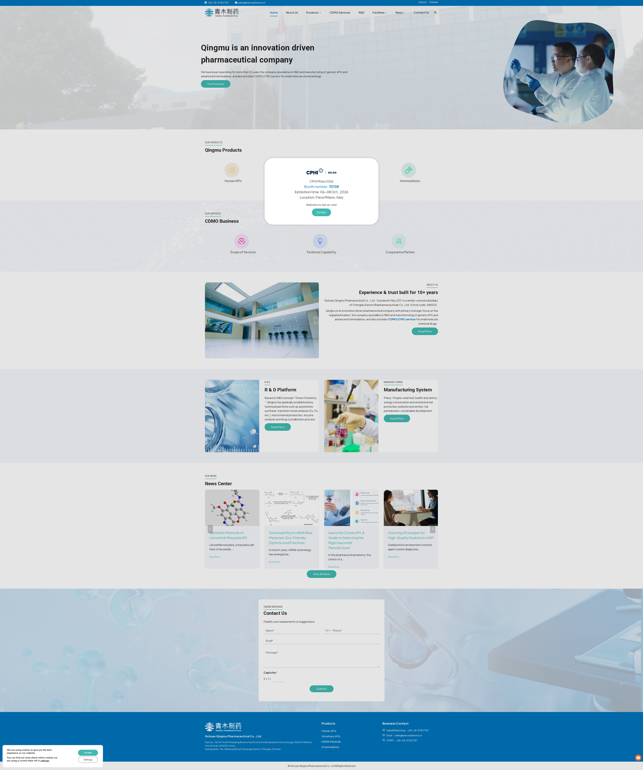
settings (45, 760)
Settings (88, 759)
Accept (88, 752)
